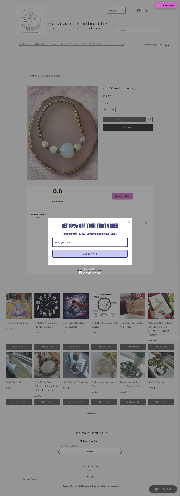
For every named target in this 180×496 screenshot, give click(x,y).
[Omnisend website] (90, 271)
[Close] (128, 221)
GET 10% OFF (90, 253)
